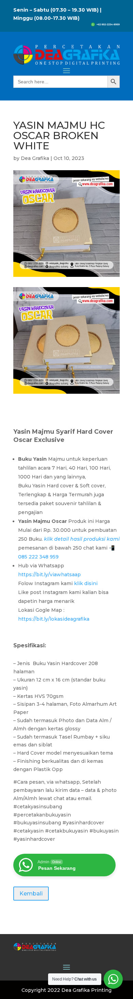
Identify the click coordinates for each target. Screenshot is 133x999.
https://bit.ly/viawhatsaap (50, 574)
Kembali (31, 893)
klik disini (86, 583)
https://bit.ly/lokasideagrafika (53, 619)
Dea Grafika (35, 158)
